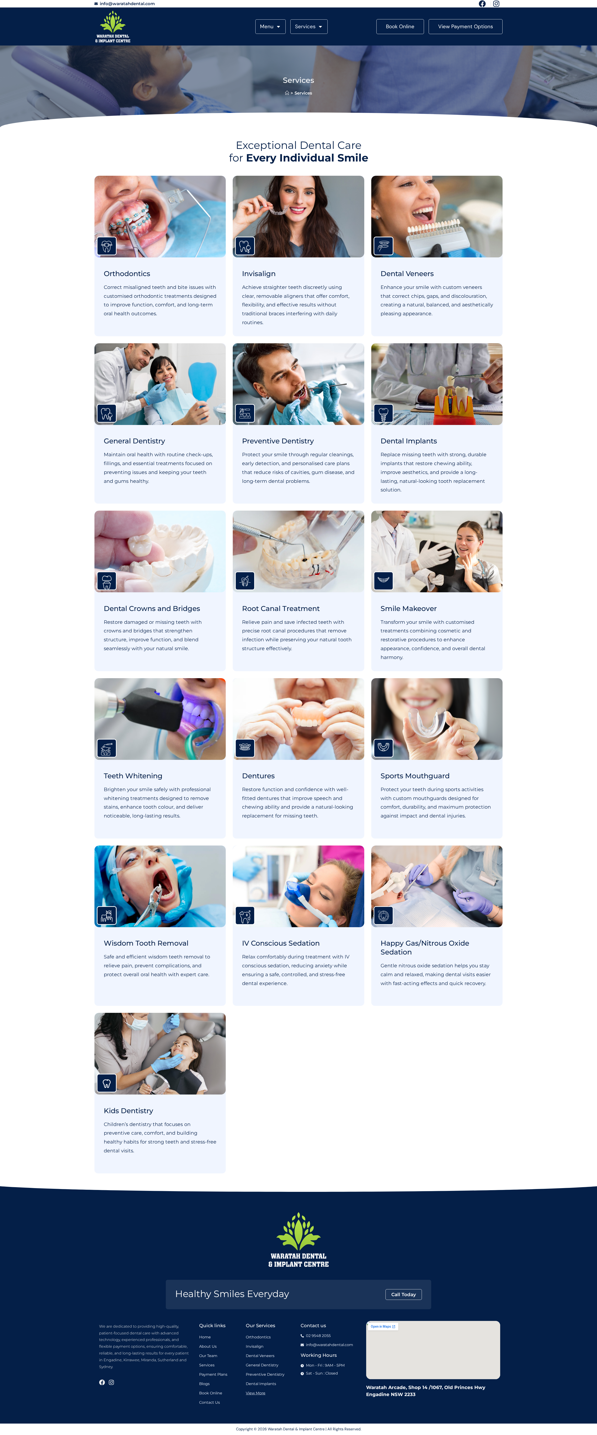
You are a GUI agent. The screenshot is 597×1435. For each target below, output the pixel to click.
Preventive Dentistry (278, 441)
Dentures (258, 776)
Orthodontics (127, 273)
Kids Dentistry (128, 1110)
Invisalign (259, 273)
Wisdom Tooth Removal (146, 943)
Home (205, 1337)
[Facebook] (102, 1382)
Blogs (204, 1384)
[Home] (287, 93)
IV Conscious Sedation (281, 943)
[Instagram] (111, 1382)
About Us (208, 1346)
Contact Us (209, 1402)
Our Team (208, 1356)
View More (255, 1393)
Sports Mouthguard (415, 776)
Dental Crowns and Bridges (152, 608)
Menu (267, 26)
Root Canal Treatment (281, 608)
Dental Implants (409, 441)
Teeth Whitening (133, 776)
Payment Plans (213, 1374)
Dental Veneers (407, 273)
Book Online (210, 1393)
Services (305, 26)
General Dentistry (134, 441)
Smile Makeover (409, 608)
